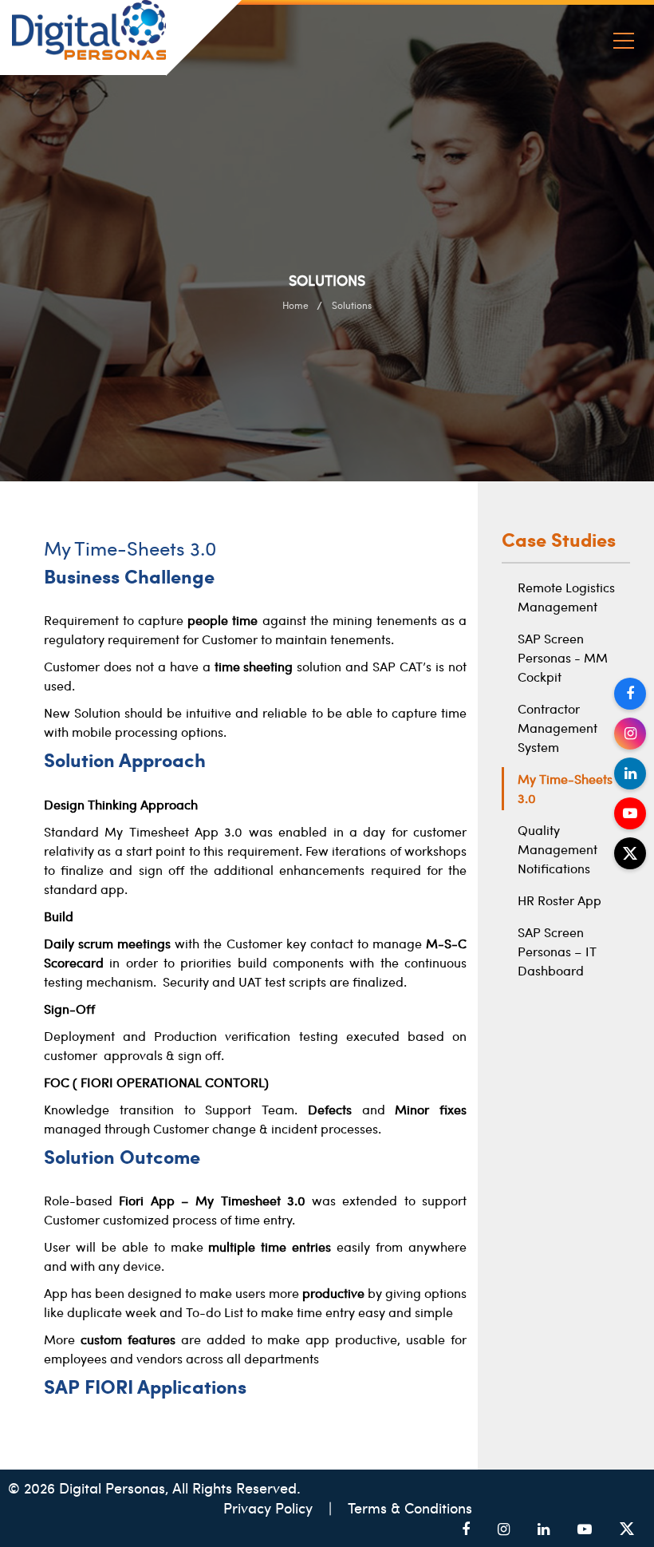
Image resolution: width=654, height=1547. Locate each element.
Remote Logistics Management (566, 596)
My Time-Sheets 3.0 (565, 788)
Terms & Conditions (410, 1507)
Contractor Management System (557, 727)
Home (295, 305)
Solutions (352, 305)
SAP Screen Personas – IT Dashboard (557, 951)
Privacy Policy (270, 1507)
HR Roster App (559, 900)
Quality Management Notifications (557, 849)
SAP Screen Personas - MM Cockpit (563, 657)
